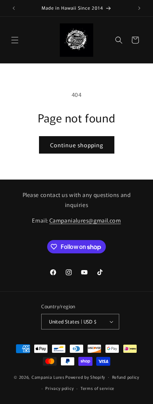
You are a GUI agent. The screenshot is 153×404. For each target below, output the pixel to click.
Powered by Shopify (85, 377)
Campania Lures (48, 377)
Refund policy (125, 377)
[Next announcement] (139, 8)
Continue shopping (76, 145)
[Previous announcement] (14, 8)
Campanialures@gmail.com (85, 220)
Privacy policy (59, 388)
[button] (15, 40)
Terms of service (97, 388)
